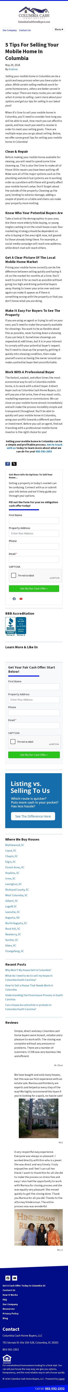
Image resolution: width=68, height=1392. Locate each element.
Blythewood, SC (14, 845)
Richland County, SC (17, 890)
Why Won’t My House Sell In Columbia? (28, 970)
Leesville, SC (12, 912)
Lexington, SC (13, 884)
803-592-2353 (44, 451)
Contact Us (25, 30)
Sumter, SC (11, 940)
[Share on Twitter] (14, 464)
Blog (5, 1318)
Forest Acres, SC (14, 867)
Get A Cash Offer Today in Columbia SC (24, 1285)
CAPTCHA (14, 567)
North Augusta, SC (16, 923)
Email (13, 554)
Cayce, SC (10, 851)
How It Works (10, 1295)
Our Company (10, 30)
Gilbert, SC (11, 901)
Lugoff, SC (11, 906)
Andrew (13, 69)
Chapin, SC (11, 856)
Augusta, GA (12, 918)
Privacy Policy (10, 1313)
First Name (15, 515)
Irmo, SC (10, 878)
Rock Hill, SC (12, 929)
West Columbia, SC (16, 895)
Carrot (61, 1378)
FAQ (5, 1299)
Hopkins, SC (12, 873)
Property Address (19, 528)
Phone (13, 541)
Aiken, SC (10, 945)
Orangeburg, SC (14, 951)
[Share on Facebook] (7, 464)
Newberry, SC (13, 934)
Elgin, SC (10, 862)
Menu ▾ (59, 29)
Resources (9, 1309)
